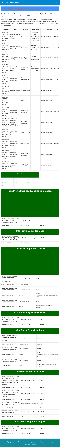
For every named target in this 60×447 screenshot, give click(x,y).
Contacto (33, 444)
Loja (15, 182)
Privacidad (27, 444)
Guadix (29, 179)
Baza (15, 179)
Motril (28, 182)
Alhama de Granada (7, 179)
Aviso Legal (48, 442)
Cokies (53, 442)
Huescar (3, 182)
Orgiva (3, 185)
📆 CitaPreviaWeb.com (10, 2)
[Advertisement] (30, 205)
